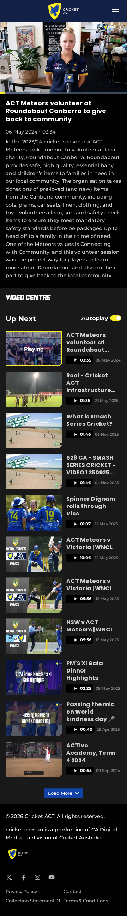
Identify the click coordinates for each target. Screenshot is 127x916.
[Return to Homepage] (63, 11)
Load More (60, 793)
